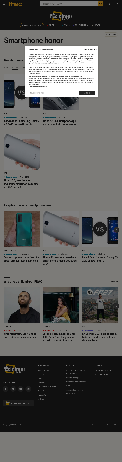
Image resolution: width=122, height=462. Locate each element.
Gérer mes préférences (38, 93)
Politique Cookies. (34, 73)
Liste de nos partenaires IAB (38, 87)
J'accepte (86, 93)
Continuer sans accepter (89, 49)
